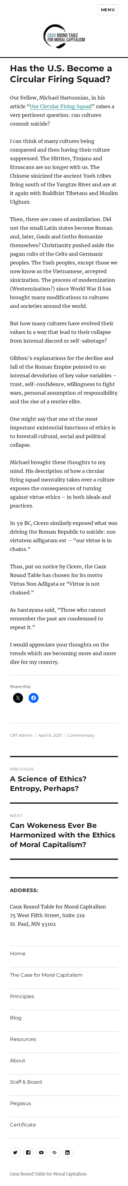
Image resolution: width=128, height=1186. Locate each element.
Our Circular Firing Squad (61, 106)
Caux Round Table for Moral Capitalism (48, 1174)
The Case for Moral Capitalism (46, 975)
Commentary (80, 735)
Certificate (23, 1125)
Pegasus (20, 1103)
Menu (108, 9)
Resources (23, 1039)
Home (17, 954)
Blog (15, 1018)
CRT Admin (21, 735)
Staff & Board (26, 1082)
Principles (22, 996)
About (17, 1061)
